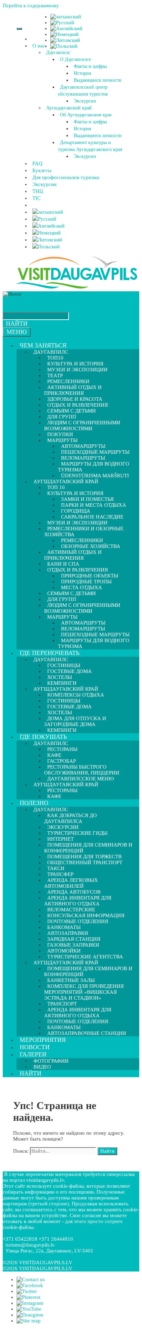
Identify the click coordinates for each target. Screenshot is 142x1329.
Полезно (34, 802)
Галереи (33, 1054)
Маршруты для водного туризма (93, 466)
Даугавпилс (58, 52)
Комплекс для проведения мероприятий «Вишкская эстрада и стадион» (84, 992)
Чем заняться (43, 345)
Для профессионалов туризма (65, 177)
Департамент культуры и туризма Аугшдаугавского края (90, 146)
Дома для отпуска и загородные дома (75, 721)
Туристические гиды (77, 833)
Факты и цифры (90, 66)
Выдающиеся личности (98, 80)
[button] (46, 45)
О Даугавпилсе (75, 59)
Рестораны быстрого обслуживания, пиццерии (81, 770)
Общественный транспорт (84, 862)
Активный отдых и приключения (73, 390)
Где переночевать (49, 652)
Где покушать (43, 736)
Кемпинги (62, 730)
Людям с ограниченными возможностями (82, 425)
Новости (35, 1047)
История (82, 73)
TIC (36, 198)
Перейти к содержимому (31, 5)
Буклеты (41, 170)
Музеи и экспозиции (77, 369)
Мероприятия (43, 1039)
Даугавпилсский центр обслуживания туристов (83, 91)
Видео (42, 1067)
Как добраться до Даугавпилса (70, 818)
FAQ (37, 163)
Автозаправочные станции (86, 1033)
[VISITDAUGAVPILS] (77, 288)
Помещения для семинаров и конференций (88, 847)
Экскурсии (85, 101)
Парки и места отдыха (93, 505)
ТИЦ (37, 191)
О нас (38, 45)
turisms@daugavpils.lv (30, 1245)
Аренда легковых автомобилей (71, 883)
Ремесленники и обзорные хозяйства (83, 531)
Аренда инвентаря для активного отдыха (77, 900)
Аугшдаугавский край (69, 107)
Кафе (54, 796)
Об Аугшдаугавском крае (86, 114)
